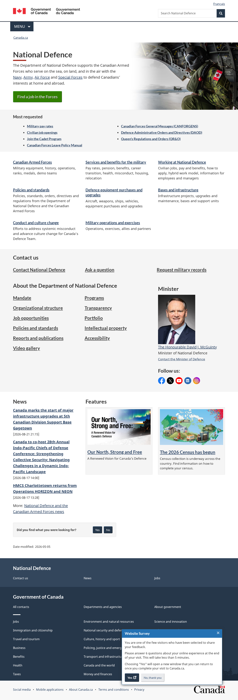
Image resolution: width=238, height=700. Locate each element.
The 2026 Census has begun (187, 452)
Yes (97, 530)
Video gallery (26, 348)
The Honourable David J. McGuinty (187, 347)
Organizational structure (38, 308)
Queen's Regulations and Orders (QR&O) (151, 139)
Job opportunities (31, 318)
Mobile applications (50, 690)
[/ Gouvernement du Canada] (46, 11)
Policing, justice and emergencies (107, 648)
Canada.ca (20, 38)
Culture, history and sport (102, 639)
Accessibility (97, 338)
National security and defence (105, 630)
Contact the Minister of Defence (181, 359)
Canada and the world (99, 665)
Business (19, 648)
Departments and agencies (103, 607)
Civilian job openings (42, 132)
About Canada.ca (81, 690)
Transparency (98, 308)
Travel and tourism (26, 639)
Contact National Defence (39, 269)
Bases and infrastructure (178, 190)
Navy (17, 77)
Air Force (42, 77)
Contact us (20, 578)
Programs (94, 298)
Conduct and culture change (36, 222)
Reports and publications (38, 338)
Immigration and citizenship (33, 630)
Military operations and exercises (113, 222)
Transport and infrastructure (104, 657)
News (87, 578)
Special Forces (70, 77)
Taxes (17, 674)
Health (17, 665)
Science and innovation (170, 622)
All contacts (21, 607)
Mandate (22, 298)
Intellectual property (106, 328)
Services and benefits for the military (116, 162)
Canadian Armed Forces (32, 162)
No (108, 530)
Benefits (19, 657)
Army (28, 77)
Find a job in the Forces (37, 96)
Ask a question (99, 269)
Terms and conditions (113, 690)
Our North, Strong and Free (114, 452)
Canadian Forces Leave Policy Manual (54, 145)
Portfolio (94, 318)
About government (167, 607)
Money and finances (98, 674)
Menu (20, 26)
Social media (22, 690)
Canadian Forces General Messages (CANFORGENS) (159, 126)
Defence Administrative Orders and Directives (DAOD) (161, 132)
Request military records (181, 269)
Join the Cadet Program (44, 139)
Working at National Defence (182, 162)
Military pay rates (40, 126)
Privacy (139, 690)
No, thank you (153, 679)
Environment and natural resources (109, 622)
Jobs (157, 578)
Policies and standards (31, 190)
